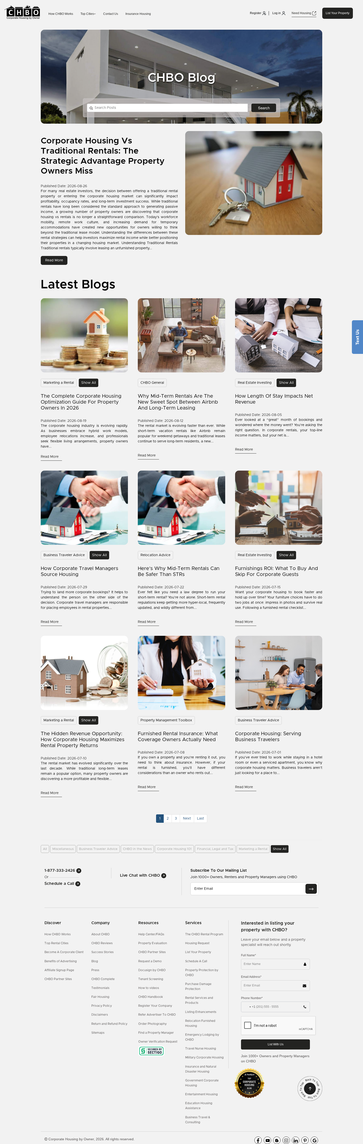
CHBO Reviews (102, 943)
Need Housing (302, 13)
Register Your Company (155, 1005)
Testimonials (100, 987)
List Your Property (337, 13)
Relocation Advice (155, 555)
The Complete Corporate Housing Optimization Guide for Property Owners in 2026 (81, 402)
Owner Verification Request (157, 1041)
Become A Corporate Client (63, 952)
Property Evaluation (152, 943)
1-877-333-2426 (60, 870)
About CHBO (100, 934)
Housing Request (197, 943)
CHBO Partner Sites (58, 979)
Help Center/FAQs (151, 934)
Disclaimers (99, 1014)
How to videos (148, 987)
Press (95, 970)
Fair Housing (100, 996)
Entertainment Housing (201, 1094)
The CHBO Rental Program (204, 934)
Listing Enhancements (200, 1011)
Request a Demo (150, 961)
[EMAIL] (311, 889)
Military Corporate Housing (204, 1057)
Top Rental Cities (56, 943)
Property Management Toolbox (166, 720)
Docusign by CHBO (152, 970)
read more (54, 260)
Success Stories (102, 952)
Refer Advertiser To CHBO (157, 1014)
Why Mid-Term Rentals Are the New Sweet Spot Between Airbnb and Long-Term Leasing (178, 402)
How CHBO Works (60, 14)
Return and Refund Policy (109, 1023)
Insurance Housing (138, 14)
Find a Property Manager (156, 1032)
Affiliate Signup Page (59, 970)
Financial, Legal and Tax (215, 849)
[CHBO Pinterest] (305, 1140)
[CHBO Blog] (277, 1140)
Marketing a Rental (58, 383)
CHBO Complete (103, 979)
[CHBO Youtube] (267, 1140)
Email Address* (251, 977)
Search (264, 107)
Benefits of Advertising (60, 961)
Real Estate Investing (255, 383)
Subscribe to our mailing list (218, 870)
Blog (94, 961)
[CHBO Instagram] (286, 1140)
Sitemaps (97, 1032)
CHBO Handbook (150, 996)
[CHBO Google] (314, 1140)
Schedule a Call (59, 884)
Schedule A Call (196, 961)
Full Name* (248, 955)
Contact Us (110, 14)
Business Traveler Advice (64, 555)
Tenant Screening (150, 979)
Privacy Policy (101, 1005)
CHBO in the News (137, 849)
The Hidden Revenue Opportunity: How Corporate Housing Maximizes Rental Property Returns (82, 739)
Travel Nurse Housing (200, 1048)
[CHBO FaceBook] (258, 1140)
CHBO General (152, 383)
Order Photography (152, 1023)
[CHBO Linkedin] (295, 1140)
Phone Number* (252, 998)
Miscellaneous (63, 849)
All (45, 849)
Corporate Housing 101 (174, 849)
